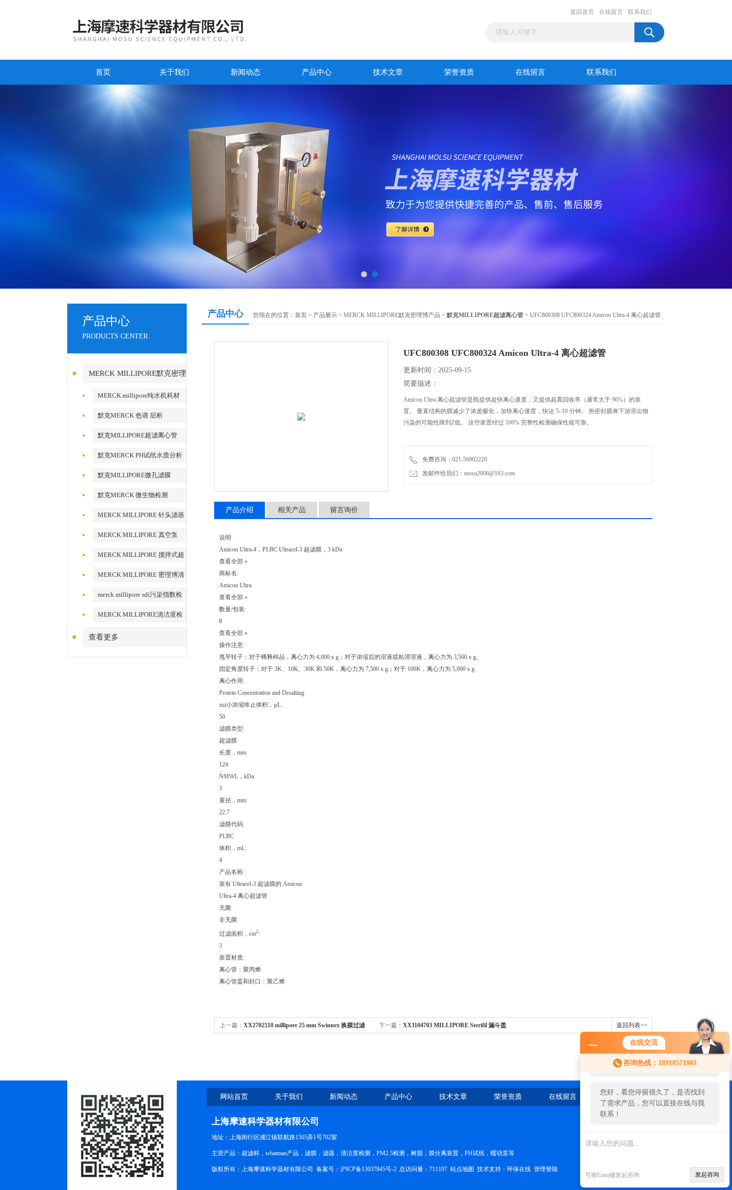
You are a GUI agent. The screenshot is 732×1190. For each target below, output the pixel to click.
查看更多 (104, 637)
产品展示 (325, 315)
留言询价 (344, 510)
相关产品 (292, 510)
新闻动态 (245, 72)
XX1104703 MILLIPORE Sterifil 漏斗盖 (454, 1025)
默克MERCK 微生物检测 (133, 495)
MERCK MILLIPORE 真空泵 (138, 535)
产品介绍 (239, 510)
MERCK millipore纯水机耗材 (139, 395)
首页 (103, 72)
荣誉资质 (459, 72)
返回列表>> (631, 1025)
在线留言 (611, 11)
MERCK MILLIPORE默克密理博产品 (392, 315)
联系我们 (640, 11)
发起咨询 (707, 1174)
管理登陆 (546, 1169)
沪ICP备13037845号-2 (368, 1169)
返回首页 (582, 11)
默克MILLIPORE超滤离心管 (137, 435)
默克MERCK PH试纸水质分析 (140, 455)
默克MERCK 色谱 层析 (130, 415)
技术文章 (388, 72)
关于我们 (174, 72)
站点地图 (462, 1169)
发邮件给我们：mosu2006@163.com (467, 473)
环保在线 (519, 1169)
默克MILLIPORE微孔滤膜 (134, 475)
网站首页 (234, 1096)
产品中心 (317, 72)
